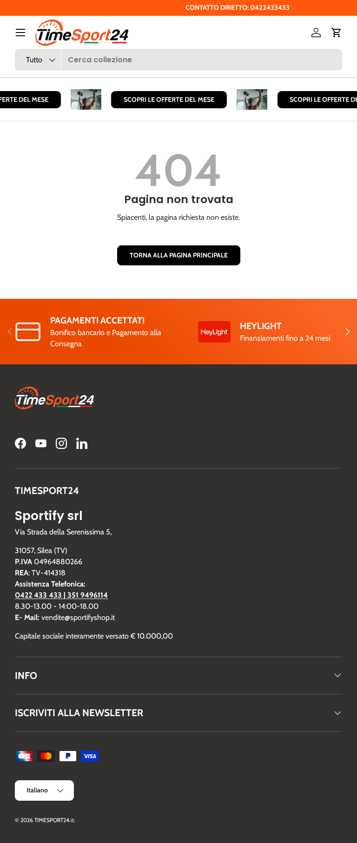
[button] (336, 32)
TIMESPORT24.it (54, 820)
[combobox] (178, 60)
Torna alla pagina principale (179, 255)
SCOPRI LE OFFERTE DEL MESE (166, 99)
